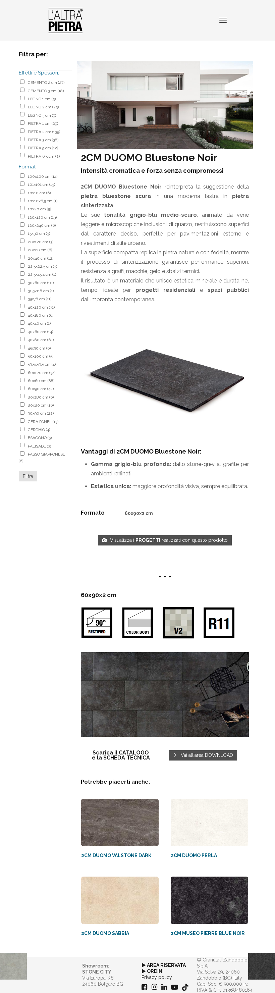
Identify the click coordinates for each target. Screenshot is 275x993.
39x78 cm (39, 299)
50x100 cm (40, 356)
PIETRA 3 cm (43, 140)
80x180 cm (41, 397)
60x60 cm (41, 380)
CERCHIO (39, 429)
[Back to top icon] (243, 979)
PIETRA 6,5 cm (44, 156)
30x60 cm (41, 282)
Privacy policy (157, 977)
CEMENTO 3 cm (46, 91)
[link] (165, 694)
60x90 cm (41, 388)
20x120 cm (40, 242)
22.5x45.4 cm (42, 274)
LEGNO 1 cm (42, 99)
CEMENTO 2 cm (46, 82)
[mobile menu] (223, 20)
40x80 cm (41, 339)
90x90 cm (41, 413)
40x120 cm (41, 307)
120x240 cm (42, 225)
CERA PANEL (43, 421)
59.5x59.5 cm (42, 364)
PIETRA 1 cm (43, 123)
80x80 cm (41, 405)
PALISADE (39, 446)
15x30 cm (39, 233)
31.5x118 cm (41, 291)
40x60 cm (40, 331)
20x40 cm (40, 258)
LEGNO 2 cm (43, 107)
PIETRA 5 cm (43, 148)
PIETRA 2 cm (44, 131)
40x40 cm (39, 323)
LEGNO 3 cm (42, 115)
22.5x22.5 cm (42, 266)
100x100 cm (42, 176)
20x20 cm (40, 250)
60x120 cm (41, 372)
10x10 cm (39, 193)
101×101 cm (41, 184)
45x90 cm (39, 348)
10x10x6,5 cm (42, 201)
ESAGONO (40, 437)
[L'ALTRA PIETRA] (65, 20)
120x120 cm (42, 217)
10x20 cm (39, 209)
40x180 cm (40, 315)
